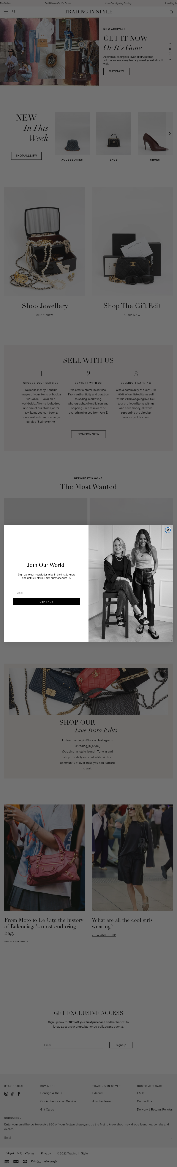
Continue (46, 602)
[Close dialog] (168, 530)
